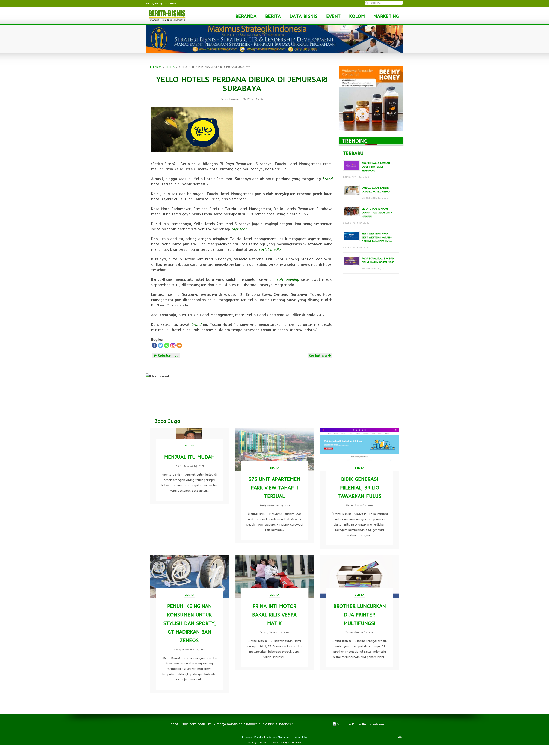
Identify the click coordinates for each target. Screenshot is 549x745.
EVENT (333, 16)
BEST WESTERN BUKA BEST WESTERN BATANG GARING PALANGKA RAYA (377, 237)
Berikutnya (318, 355)
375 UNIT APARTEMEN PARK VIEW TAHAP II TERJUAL (274, 487)
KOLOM (357, 16)
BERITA (273, 16)
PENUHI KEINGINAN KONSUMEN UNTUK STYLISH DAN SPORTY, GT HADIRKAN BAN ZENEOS (189, 623)
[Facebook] (154, 345)
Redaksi (258, 737)
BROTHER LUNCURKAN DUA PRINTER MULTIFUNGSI (359, 614)
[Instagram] (173, 345)
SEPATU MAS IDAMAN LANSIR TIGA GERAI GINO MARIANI (377, 212)
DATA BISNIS (304, 16)
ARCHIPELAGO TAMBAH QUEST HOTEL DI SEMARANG (376, 166)
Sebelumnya (168, 355)
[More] (179, 345)
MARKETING (386, 16)
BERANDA (246, 16)
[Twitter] (160, 345)
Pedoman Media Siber (279, 737)
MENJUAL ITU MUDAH (189, 457)
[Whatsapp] (166, 345)
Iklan (297, 737)
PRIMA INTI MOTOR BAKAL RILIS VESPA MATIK (274, 614)
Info (304, 737)
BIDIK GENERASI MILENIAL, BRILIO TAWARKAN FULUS (360, 487)
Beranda (247, 737)
